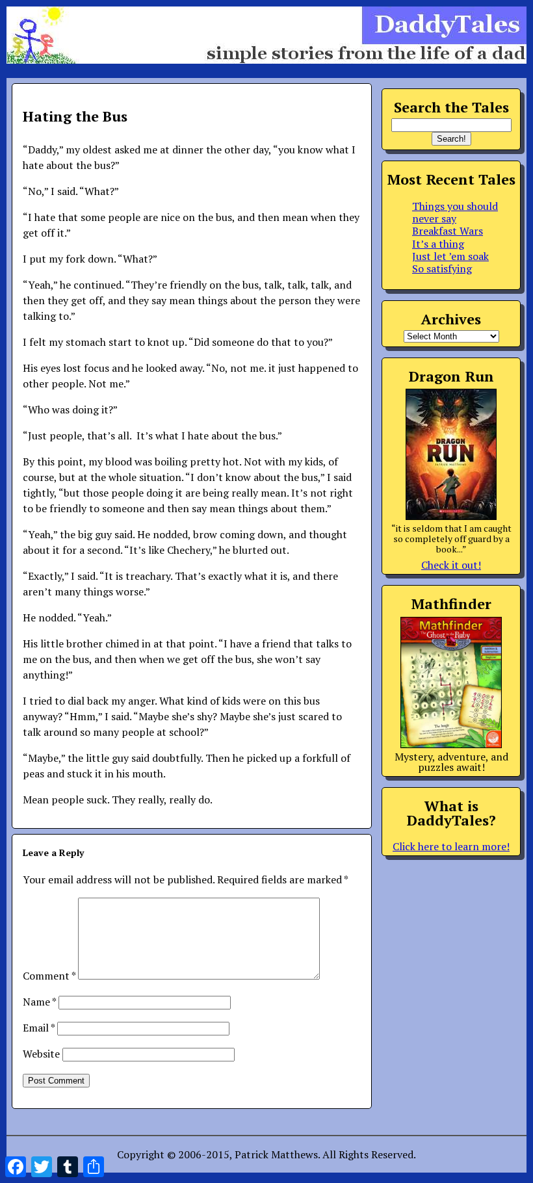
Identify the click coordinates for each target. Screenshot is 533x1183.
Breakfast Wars (447, 231)
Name (39, 1001)
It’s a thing (438, 244)
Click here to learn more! (451, 846)
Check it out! (451, 565)
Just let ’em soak (450, 256)
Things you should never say (455, 212)
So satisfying (442, 268)
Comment (49, 975)
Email (39, 1027)
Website (41, 1053)
